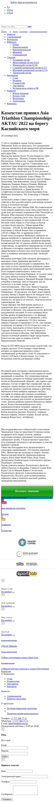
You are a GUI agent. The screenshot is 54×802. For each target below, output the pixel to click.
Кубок (16, 44)
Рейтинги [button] (11, 42)
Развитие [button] (11, 91)
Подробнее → (8, 592)
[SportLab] (27, 574)
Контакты (12, 103)
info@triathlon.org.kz (18, 723)
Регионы (17, 80)
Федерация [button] (12, 75)
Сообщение (7, 794)
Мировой (17, 52)
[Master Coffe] (27, 542)
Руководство (19, 83)
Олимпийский (20, 55)
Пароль (4, 751)
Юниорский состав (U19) (25, 65)
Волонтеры (18, 98)
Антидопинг (19, 101)
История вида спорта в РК (26, 88)
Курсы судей (19, 96)
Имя (3, 771)
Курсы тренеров (21, 93)
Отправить (7, 799)
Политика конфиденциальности (22, 713)
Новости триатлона (16, 698)
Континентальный (22, 49)
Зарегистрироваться (27, 2)
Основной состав (21, 60)
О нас (15, 78)
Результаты (12, 39)
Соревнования (14, 37)
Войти (14, 2)
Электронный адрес (11, 776)
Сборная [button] (11, 57)
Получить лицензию (27, 491)
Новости (11, 34)
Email (3, 745)
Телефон (5, 781)
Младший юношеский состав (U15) (30, 70)
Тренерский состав (22, 73)
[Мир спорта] (27, 564)
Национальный (20, 47)
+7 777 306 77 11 (19, 718)
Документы (18, 85)
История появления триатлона (22, 708)
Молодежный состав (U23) (26, 62)
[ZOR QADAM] (27, 554)
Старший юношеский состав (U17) (30, 67)
